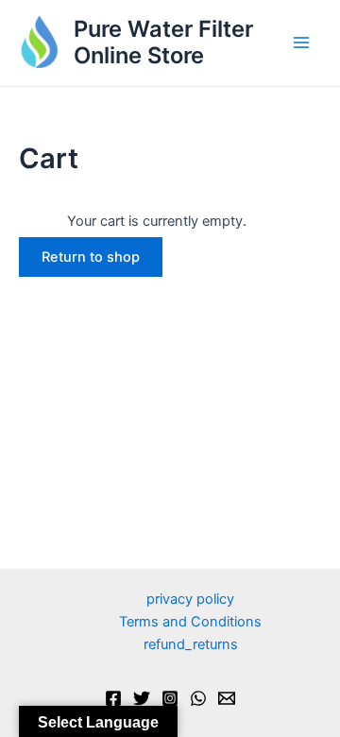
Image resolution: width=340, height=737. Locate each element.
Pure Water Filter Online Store (163, 42)
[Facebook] (113, 698)
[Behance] (198, 698)
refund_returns (191, 644)
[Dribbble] (226, 698)
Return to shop (91, 257)
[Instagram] (170, 698)
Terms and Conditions (190, 621)
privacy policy (190, 599)
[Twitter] (141, 698)
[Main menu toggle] (301, 43)
